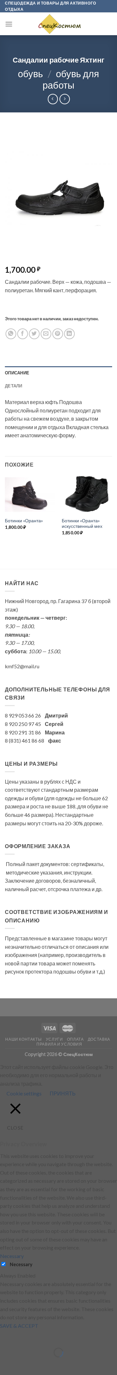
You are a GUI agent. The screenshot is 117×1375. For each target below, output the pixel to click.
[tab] (58, 372)
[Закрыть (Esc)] (6, 1336)
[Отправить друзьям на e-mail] (46, 333)
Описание (17, 372)
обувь (30, 73)
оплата (75, 1039)
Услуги (54, 1039)
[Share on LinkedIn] (69, 333)
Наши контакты (23, 1039)
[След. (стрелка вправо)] (24, 1363)
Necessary (21, 1264)
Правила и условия (59, 1044)
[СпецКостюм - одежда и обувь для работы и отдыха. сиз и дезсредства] (58, 23)
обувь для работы (71, 79)
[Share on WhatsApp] (11, 333)
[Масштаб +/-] (24, 1336)
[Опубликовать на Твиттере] (34, 333)
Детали (13, 385)
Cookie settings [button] (24, 1093)
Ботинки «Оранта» (24, 520)
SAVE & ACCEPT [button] (19, 1326)
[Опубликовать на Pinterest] (57, 333)
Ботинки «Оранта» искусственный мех (82, 523)
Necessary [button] (12, 1256)
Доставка (99, 1039)
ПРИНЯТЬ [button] (63, 1093)
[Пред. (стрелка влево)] (6, 1363)
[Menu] (9, 24)
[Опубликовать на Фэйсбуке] (22, 333)
